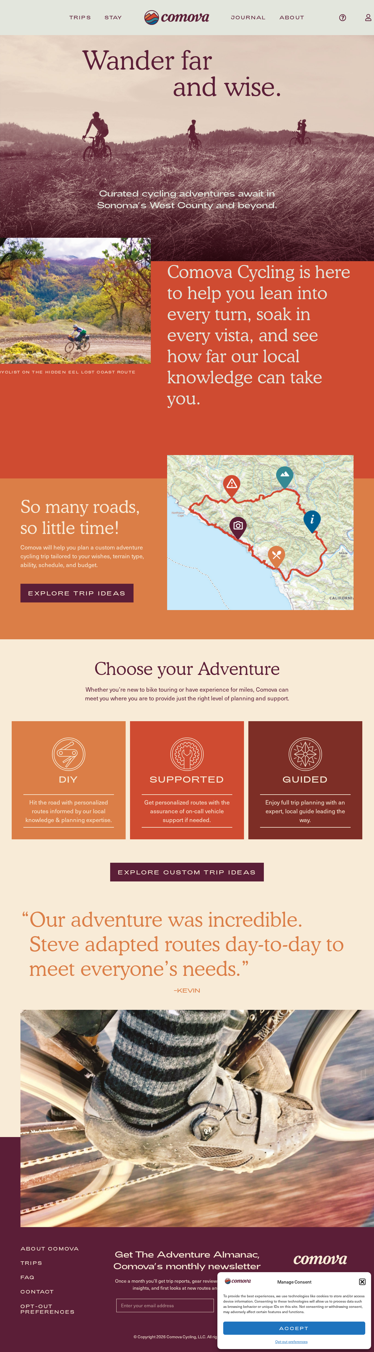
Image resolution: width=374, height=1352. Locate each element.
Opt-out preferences (291, 1341)
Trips (80, 17)
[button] (362, 1282)
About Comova (49, 1248)
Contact (37, 1291)
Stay (114, 17)
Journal (248, 17)
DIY (69, 779)
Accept (294, 1328)
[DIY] (68, 754)
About (292, 17)
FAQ (27, 1277)
